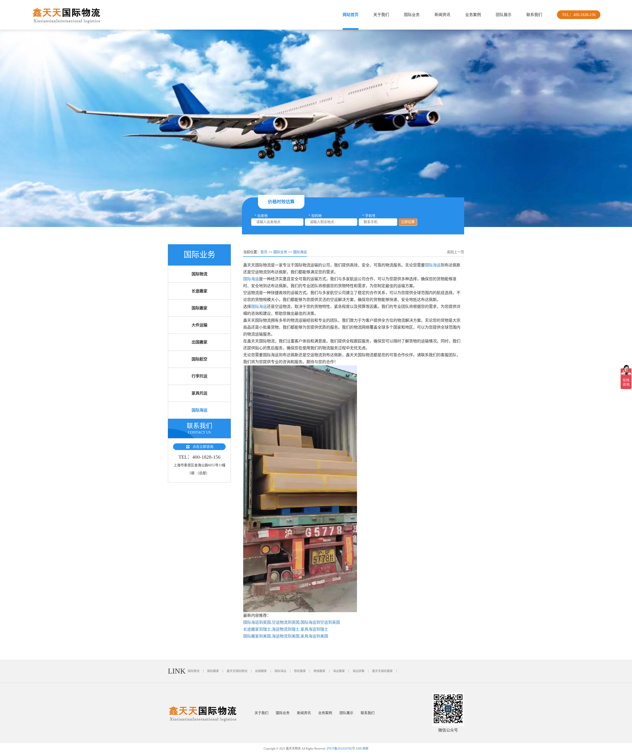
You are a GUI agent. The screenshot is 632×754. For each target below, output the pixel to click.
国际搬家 (199, 308)
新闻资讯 (442, 15)
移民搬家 (300, 671)
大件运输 (199, 325)
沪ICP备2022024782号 (341, 748)
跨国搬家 (319, 671)
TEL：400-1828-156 (578, 15)
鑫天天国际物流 (237, 671)
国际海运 (199, 410)
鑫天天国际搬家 (382, 671)
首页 (263, 252)
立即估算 (408, 222)
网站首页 (350, 15)
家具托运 (199, 393)
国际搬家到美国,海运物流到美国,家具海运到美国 (285, 636)
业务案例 (473, 15)
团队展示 (504, 15)
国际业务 (412, 15)
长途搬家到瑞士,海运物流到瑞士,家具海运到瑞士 (285, 629)
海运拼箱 (358, 671)
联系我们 (534, 15)
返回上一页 (455, 252)
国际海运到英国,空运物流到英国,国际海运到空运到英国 (291, 622)
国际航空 (199, 359)
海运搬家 (339, 671)
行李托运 (199, 376)
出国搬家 (199, 342)
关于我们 (381, 15)
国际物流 (199, 274)
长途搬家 (199, 291)
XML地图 (362, 748)
